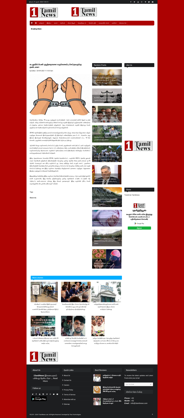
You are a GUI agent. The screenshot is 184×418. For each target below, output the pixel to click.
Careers (66, 385)
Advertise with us (69, 399)
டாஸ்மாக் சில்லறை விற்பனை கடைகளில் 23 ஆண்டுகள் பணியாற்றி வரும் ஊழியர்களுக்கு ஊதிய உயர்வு (45, 340)
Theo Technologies (75, 414)
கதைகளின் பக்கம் (104, 23)
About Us (67, 375)
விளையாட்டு (122, 23)
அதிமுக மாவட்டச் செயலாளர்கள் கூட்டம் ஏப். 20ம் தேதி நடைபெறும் (112, 401)
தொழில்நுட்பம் (82, 23)
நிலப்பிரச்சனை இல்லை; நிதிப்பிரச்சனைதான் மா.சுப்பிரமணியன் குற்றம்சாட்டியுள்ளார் (106, 117)
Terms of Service (69, 394)
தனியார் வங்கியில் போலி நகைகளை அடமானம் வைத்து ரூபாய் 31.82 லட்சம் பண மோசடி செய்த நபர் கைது (106, 80)
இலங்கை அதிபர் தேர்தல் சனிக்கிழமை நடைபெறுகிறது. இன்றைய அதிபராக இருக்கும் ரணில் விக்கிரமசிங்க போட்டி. (105, 179)
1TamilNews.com (43, 414)
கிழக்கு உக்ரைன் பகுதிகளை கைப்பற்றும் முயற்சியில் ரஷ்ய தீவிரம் (106, 138)
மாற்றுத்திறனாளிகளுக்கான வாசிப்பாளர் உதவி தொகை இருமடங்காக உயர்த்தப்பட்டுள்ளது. (106, 306)
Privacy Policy (68, 390)
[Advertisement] (92, 47)
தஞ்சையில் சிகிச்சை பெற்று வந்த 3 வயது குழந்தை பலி (107, 222)
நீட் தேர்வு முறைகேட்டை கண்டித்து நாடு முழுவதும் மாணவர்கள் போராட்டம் (106, 158)
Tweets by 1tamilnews (132, 195)
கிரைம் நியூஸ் (71, 23)
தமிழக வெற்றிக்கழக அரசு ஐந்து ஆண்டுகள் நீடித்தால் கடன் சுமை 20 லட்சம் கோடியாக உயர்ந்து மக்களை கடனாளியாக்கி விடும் (106, 340)
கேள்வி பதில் (92, 23)
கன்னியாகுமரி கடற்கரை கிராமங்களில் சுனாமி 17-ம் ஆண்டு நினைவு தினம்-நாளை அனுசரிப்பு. (105, 201)
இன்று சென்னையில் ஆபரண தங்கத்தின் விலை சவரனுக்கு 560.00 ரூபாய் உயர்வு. (112, 389)
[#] (139, 145)
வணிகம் (114, 23)
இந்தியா (49, 23)
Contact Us (67, 380)
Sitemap (67, 404)
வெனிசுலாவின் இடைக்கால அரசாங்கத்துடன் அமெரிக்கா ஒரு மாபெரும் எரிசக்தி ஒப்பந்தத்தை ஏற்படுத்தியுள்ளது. (75, 306)
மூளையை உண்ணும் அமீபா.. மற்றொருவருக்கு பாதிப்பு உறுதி (103, 264)
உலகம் (56, 23)
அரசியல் (62, 23)
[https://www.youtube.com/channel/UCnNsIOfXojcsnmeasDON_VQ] (111, 12)
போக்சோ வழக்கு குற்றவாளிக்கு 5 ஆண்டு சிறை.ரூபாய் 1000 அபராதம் (105, 99)
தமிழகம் (41, 23)
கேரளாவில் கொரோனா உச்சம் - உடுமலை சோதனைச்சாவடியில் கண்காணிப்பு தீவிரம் (106, 240)
